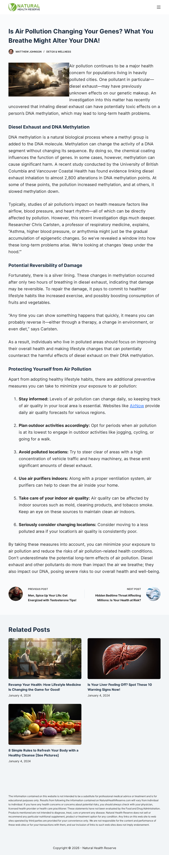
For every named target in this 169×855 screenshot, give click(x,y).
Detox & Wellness (58, 51)
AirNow (137, 405)
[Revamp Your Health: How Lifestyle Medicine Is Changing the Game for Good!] (44, 658)
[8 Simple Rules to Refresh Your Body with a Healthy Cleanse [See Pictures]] (44, 724)
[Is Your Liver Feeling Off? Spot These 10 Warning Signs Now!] (124, 658)
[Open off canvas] (159, 7)
